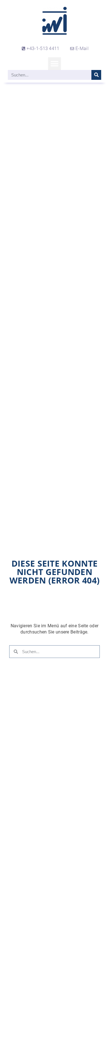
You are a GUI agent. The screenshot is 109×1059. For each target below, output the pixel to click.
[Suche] (96, 75)
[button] (54, 63)
